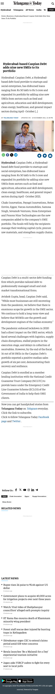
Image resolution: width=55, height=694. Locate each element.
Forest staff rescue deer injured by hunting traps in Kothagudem (26, 630)
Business (10, 16)
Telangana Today (11, 118)
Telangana (18, 9)
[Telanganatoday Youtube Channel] (24, 490)
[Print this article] (50, 156)
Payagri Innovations (39, 496)
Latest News (10, 578)
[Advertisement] (27, 455)
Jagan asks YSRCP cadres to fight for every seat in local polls (26, 664)
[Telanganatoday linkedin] (32, 490)
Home (3, 16)
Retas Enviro (6, 502)
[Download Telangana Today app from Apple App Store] (39, 156)
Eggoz (27, 496)
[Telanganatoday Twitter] (20, 490)
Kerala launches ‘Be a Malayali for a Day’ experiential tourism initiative (25, 653)
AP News (30, 9)
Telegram (32, 408)
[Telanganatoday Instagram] (28, 490)
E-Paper (51, 9)
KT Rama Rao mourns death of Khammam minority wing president (26, 619)
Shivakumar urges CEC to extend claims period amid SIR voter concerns (25, 642)
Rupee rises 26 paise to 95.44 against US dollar (25, 586)
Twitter (16, 421)
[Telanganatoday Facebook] (16, 490)
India (38, 9)
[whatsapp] (3, 155)
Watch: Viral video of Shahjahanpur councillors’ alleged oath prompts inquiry (26, 608)
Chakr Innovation (15, 496)
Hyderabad (6, 9)
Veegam (35, 689)
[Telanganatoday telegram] (36, 490)
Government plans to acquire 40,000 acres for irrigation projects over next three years (27, 597)
